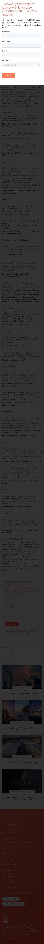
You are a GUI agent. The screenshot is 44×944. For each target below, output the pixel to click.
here (4, 27)
